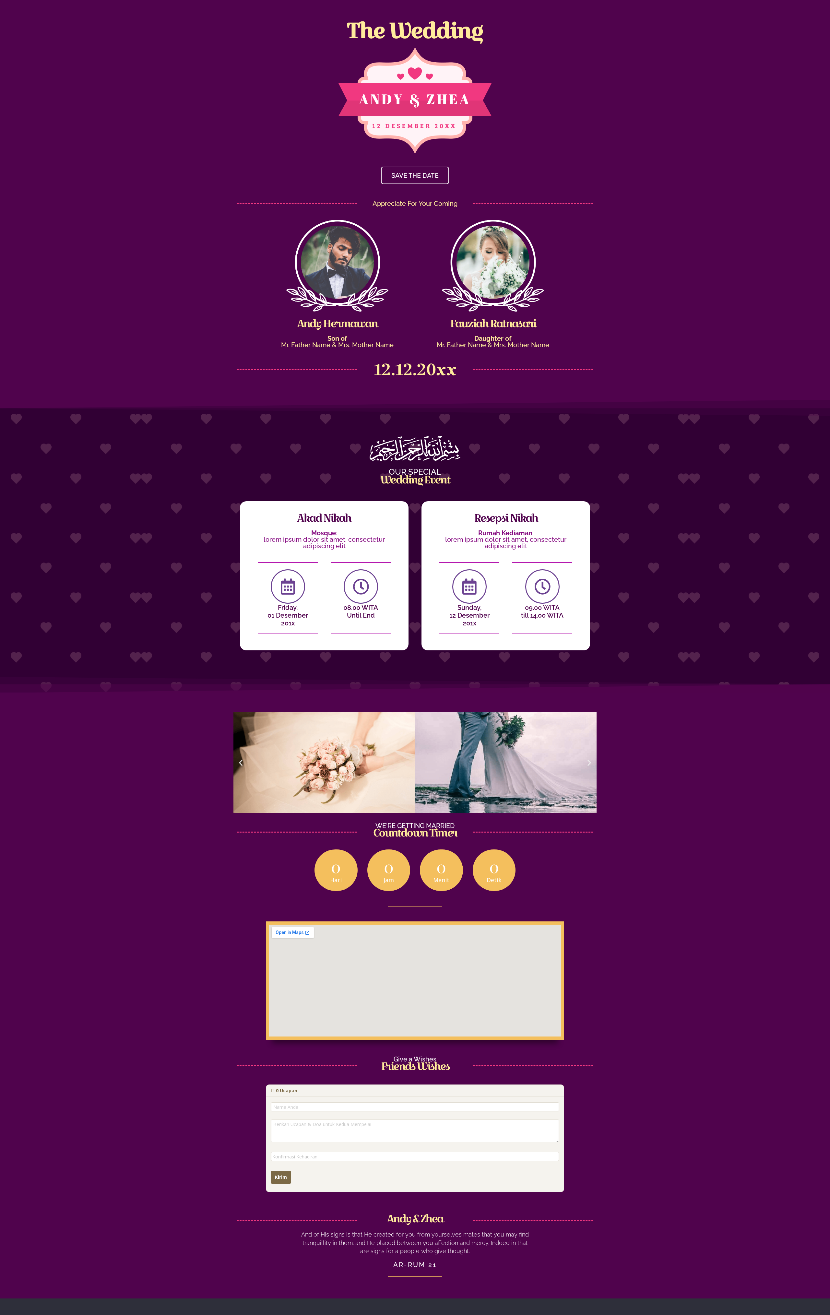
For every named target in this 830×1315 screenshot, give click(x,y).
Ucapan (286, 1090)
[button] (241, 762)
